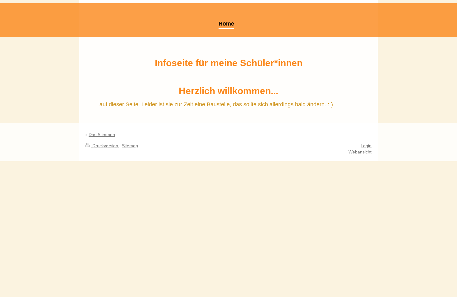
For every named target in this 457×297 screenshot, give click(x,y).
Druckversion (105, 145)
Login (366, 145)
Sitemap (130, 145)
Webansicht (360, 151)
